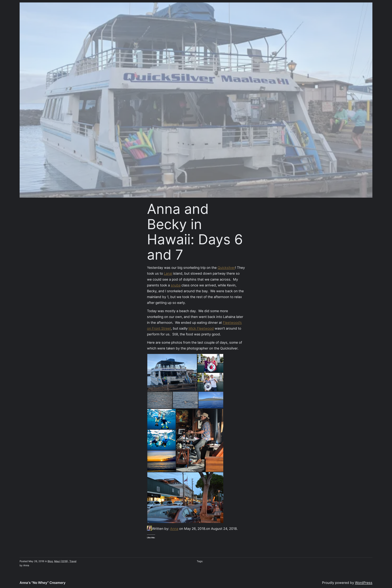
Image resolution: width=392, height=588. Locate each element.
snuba (176, 285)
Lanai (168, 273)
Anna (174, 528)
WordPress (363, 582)
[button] (172, 372)
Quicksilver (226, 267)
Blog (50, 561)
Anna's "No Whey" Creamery (43, 582)
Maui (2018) (61, 561)
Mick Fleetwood (201, 328)
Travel (72, 561)
